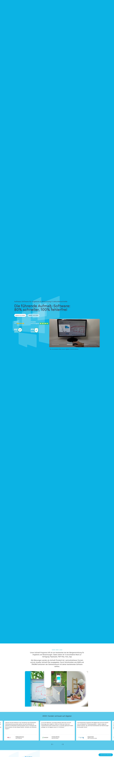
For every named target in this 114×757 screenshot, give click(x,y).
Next (62, 744)
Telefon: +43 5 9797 (33, 315)
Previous (51, 744)
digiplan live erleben (20, 315)
